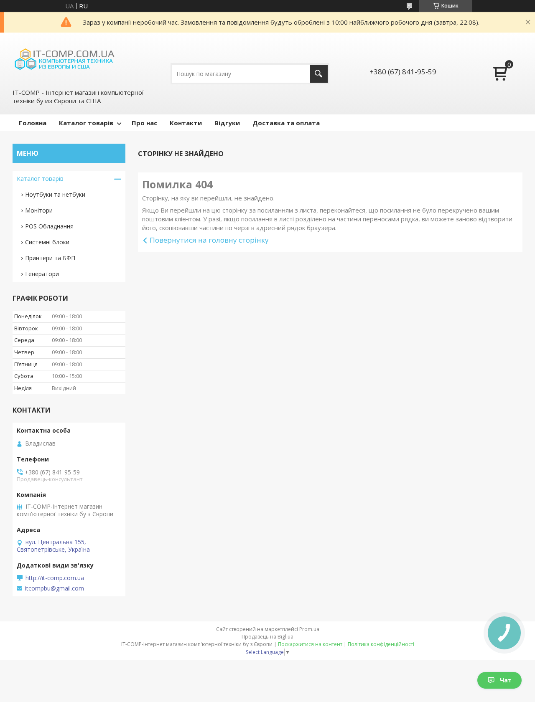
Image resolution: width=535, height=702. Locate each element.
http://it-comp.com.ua (54, 578)
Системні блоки (47, 242)
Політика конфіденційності (381, 644)
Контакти (186, 123)
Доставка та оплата (286, 123)
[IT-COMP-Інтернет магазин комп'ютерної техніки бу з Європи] (65, 60)
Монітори (39, 210)
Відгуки (227, 123)
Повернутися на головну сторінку (209, 240)
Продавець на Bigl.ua (267, 636)
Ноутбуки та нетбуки (55, 194)
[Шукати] (319, 74)
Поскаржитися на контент (310, 644)
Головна (32, 123)
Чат (506, 680)
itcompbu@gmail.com (54, 588)
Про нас (144, 123)
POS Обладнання (49, 226)
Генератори (42, 274)
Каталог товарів (86, 123)
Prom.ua (309, 629)
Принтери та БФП (50, 258)
